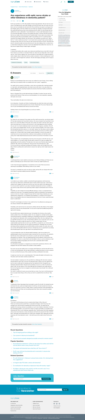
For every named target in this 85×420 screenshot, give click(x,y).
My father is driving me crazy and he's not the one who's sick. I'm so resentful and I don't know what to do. (31, 369)
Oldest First (49, 73)
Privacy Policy (45, 418)
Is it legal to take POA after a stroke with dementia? (27, 362)
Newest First (41, 73)
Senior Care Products (36, 408)
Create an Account (57, 405)
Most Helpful (33, 73)
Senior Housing (62, 20)
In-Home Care (62, 18)
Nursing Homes (13, 410)
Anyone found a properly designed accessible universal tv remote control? (33, 338)
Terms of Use (40, 418)
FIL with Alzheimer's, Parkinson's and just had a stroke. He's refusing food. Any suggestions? (33, 358)
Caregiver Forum (36, 403)
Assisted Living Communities (16, 407)
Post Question (46, 379)
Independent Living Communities (16, 405)
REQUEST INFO (64, 45)
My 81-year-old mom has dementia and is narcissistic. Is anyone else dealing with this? (31, 352)
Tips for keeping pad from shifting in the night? (25, 332)
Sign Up (65, 389)
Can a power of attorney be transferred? (23, 335)
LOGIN (71, 1)
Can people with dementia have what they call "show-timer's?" (30, 348)
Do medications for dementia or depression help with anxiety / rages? (31, 365)
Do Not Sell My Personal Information (54, 418)
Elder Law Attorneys (36, 407)
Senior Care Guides (36, 405)
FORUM (46, 1)
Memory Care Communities (15, 408)
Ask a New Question (37, 67)
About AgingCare (57, 407)
